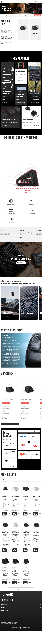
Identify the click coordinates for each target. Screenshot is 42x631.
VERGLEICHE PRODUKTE (6, 46)
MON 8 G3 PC (36, 533)
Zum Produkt (4, 514)
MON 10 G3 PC (26, 569)
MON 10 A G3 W (15, 533)
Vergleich (25, 15)
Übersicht (3, 15)
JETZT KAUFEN (37, 15)
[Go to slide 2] (21, 237)
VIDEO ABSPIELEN (20, 262)
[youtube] (5, 600)
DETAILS (21, 36)
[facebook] (2, 600)
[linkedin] (12, 600)
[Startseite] (1, 2)
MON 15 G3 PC (5, 569)
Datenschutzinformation (10, 619)
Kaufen (6, 402)
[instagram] (8, 600)
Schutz (22, 15)
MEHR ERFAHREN (5, 316)
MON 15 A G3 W (15, 496)
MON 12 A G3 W (36, 496)
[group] (35, 479)
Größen (11, 15)
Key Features (7, 15)
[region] (21, 8)
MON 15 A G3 (26, 496)
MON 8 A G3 (14, 142)
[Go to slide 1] (20, 237)
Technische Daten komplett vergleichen (9, 423)
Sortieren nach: (15, 479)
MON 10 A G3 (26, 533)
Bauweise (18, 15)
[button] (11, 202)
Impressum (3, 619)
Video (14, 15)
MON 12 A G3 (5, 533)
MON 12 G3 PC (15, 569)
